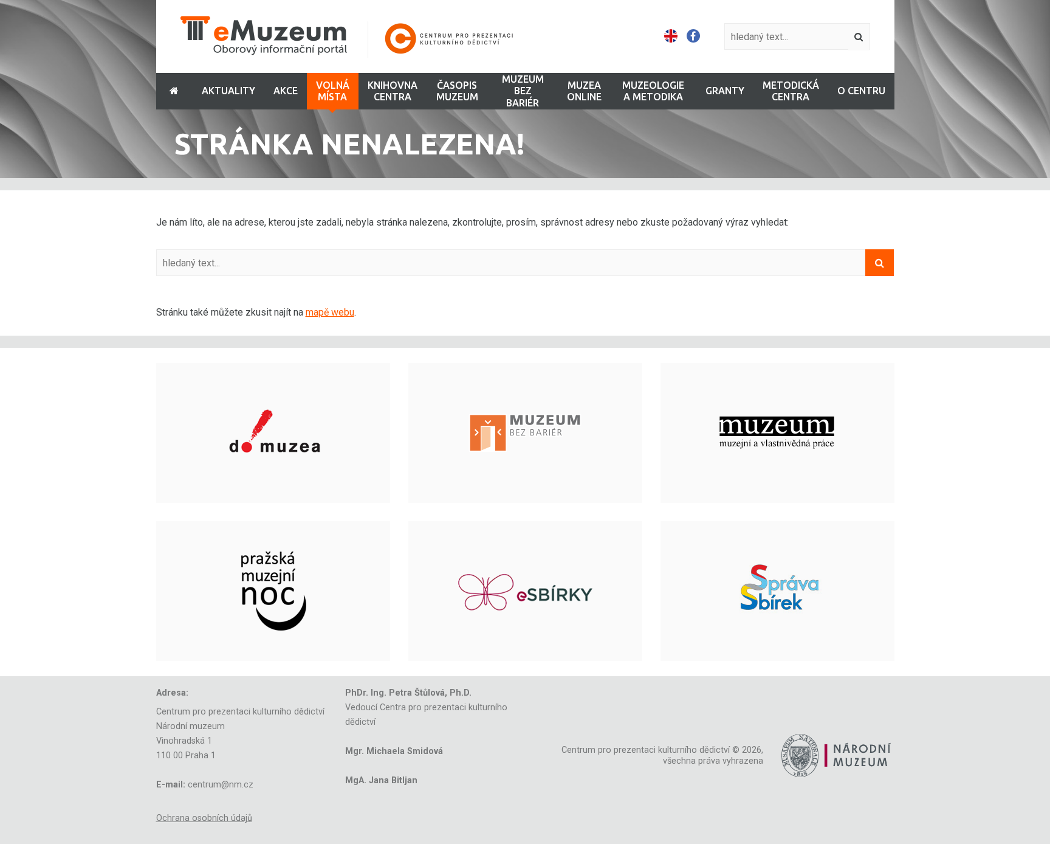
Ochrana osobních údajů (204, 818)
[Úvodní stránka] (354, 37)
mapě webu (330, 312)
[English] (671, 36)
